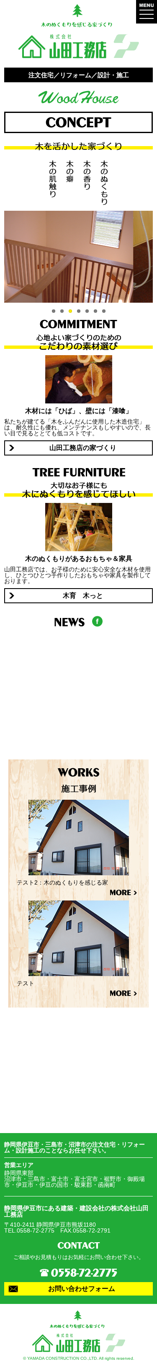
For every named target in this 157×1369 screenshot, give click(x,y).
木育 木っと (83, 595)
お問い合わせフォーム (81, 1288)
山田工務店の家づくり (82, 447)
